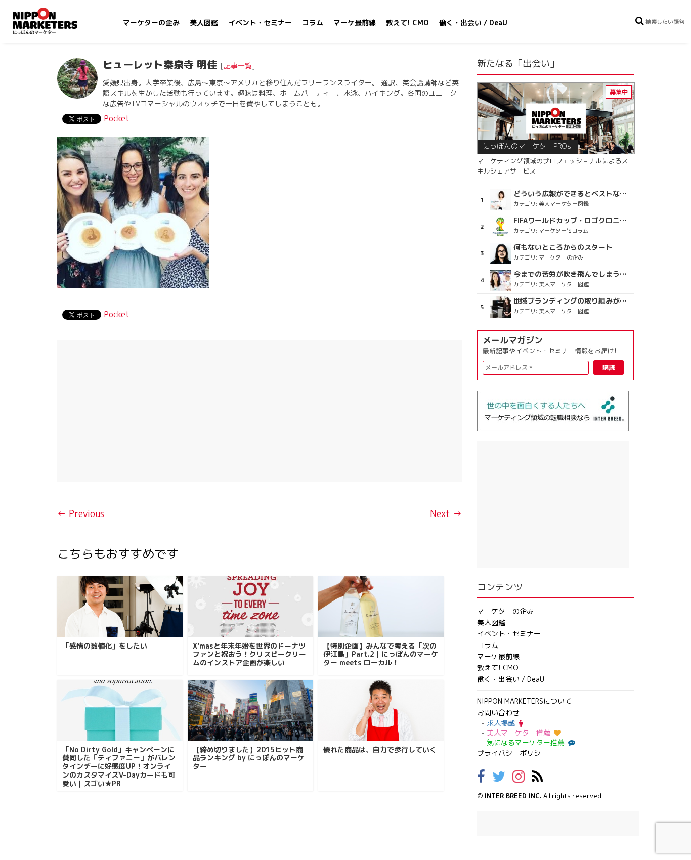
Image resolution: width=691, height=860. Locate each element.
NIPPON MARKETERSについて (524, 701)
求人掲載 (501, 723)
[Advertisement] (259, 411)
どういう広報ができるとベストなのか (572, 193)
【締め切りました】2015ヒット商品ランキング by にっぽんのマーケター (249, 758)
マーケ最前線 (354, 22)
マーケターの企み (151, 22)
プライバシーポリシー (512, 753)
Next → (446, 513)
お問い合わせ (498, 712)
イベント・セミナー (260, 22)
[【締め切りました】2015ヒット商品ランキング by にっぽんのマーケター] (250, 710)
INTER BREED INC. (513, 795)
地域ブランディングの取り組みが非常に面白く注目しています (572, 301)
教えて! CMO (407, 22)
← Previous (80, 513)
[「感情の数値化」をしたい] (120, 606)
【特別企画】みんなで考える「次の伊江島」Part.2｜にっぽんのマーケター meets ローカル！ (380, 654)
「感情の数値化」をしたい (104, 646)
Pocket (116, 118)
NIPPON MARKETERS (55, 21)
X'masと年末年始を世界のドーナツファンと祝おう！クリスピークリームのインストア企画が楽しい (249, 654)
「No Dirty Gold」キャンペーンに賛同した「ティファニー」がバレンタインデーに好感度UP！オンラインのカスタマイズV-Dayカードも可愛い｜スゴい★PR (119, 766)
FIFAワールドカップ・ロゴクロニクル (572, 220)
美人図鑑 (204, 22)
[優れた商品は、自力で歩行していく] (381, 710)
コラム (312, 22)
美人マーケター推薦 (518, 733)
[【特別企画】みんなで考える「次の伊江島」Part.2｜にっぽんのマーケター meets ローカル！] (381, 606)
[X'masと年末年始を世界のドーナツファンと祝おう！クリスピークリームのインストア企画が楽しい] (250, 606)
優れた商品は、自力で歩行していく (380, 749)
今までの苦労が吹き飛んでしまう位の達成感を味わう (572, 274)
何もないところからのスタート (563, 247)
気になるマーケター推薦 (526, 742)
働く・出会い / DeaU (473, 22)
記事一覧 (238, 65)
